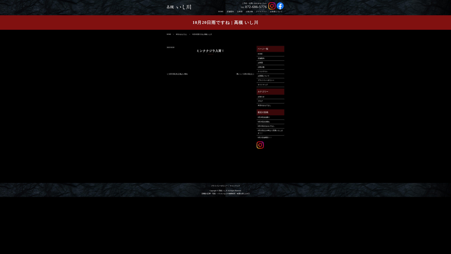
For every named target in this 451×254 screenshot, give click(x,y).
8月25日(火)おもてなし (266, 126)
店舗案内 (230, 11)
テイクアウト (261, 11)
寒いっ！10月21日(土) (245, 74)
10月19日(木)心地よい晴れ (178, 74)
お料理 (240, 11)
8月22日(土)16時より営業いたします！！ (270, 132)
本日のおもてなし (181, 34)
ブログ (260, 101)
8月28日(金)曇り (264, 117)
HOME (221, 11)
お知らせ (261, 97)
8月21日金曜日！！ (265, 137)
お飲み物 (249, 11)
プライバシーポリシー (266, 80)
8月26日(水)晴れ (264, 122)
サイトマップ (263, 85)
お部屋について (276, 11)
